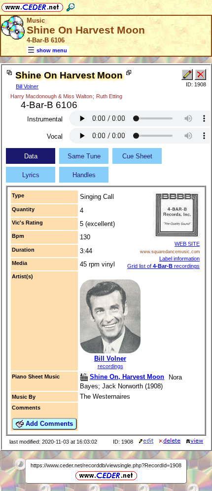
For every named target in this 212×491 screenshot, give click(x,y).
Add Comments (48, 423)
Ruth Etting (109, 96)
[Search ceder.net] (70, 5)
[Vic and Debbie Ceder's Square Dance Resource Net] (32, 5)
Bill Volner (27, 86)
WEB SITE (187, 244)
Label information (179, 259)
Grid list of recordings (163, 266)
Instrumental (45, 119)
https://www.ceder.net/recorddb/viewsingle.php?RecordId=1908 (106, 465)
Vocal (55, 136)
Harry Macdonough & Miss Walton (51, 96)
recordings (110, 366)
